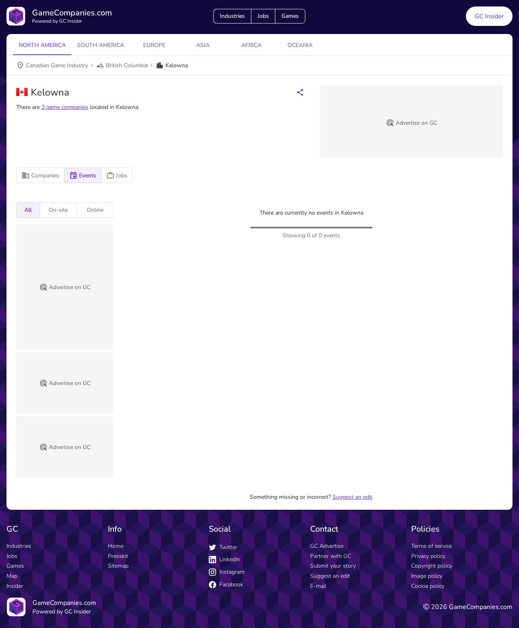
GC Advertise (326, 546)
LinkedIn (229, 559)
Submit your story (333, 566)
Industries (232, 16)
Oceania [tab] (300, 45)
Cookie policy (427, 586)
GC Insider (489, 16)
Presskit (118, 556)
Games (290, 16)
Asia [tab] (203, 45)
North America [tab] (42, 45)
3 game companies (64, 107)
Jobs (263, 16)
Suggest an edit (352, 497)
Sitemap (118, 566)
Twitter (228, 547)
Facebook (231, 584)
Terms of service (431, 546)
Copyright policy (431, 566)
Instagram (231, 572)
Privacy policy (428, 556)
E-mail (318, 586)
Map (11, 576)
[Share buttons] (300, 92)
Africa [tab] (251, 45)
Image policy (426, 576)
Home (115, 546)
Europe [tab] (154, 45)
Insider (14, 586)
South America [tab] (100, 45)
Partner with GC (330, 556)
